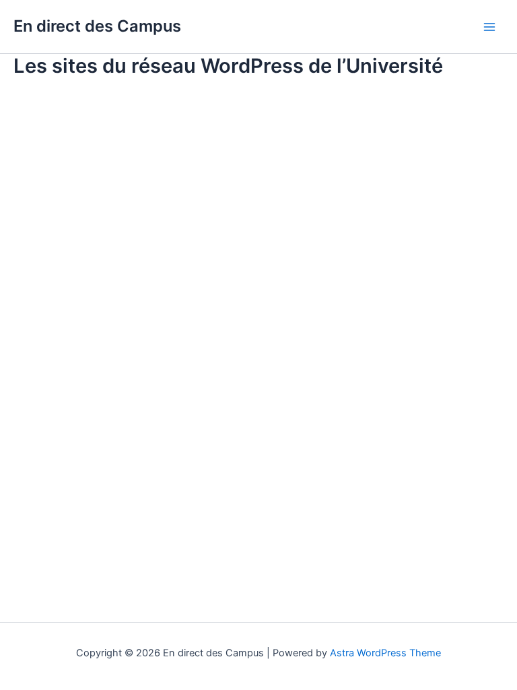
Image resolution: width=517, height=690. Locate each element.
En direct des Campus (97, 26)
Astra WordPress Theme (385, 653)
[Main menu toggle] (489, 27)
